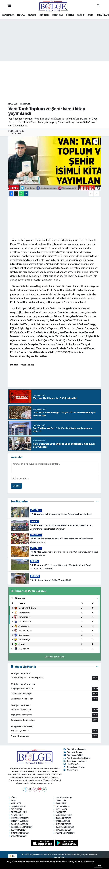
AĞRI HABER (61, 803)
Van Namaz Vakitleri (75, 755)
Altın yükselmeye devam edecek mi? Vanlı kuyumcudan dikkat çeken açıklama (64, 554)
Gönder (16, 486)
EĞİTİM (70, 15)
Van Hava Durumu (74, 752)
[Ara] (98, 6)
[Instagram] (35, 789)
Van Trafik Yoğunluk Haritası (79, 758)
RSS (14, 856)
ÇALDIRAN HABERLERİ (65, 827)
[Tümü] (97, 501)
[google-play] (66, 843)
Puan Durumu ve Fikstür (77, 761)
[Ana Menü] (9, 6)
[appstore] (43, 843)
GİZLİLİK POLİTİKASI (64, 797)
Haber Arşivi (72, 770)
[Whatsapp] (44, 789)
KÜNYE (14, 797)
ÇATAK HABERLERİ (18, 830)
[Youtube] (39, 789)
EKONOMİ (57, 15)
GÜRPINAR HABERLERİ (20, 833)
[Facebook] (25, 789)
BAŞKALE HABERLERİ (19, 824)
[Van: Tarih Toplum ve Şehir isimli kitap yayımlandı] (54, 163)
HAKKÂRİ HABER (18, 806)
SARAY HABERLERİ (18, 836)
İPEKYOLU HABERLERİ (20, 818)
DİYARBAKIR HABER (19, 812)
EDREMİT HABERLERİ (19, 821)
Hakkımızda (61, 800)
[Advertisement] (56, 82)
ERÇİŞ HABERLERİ (63, 821)
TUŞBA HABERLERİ (63, 818)
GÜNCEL (34, 522)
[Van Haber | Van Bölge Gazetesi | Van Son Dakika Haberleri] (53, 6)
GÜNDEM (44, 15)
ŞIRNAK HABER (17, 815)
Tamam (98, 865)
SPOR (90, 15)
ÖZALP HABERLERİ (63, 824)
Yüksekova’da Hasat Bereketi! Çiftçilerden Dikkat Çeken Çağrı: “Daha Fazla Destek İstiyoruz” (61, 527)
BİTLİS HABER (16, 809)
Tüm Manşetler (73, 764)
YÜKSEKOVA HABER (64, 815)
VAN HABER (8, 15)
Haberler (12, 104)
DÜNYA (21, 15)
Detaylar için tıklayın (54, 657)
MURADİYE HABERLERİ (65, 833)
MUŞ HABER (61, 812)
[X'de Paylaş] (16, 193)
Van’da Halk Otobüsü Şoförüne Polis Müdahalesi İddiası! (61, 514)
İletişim (14, 800)
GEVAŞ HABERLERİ (63, 830)
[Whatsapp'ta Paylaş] (21, 193)
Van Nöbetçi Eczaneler (77, 749)
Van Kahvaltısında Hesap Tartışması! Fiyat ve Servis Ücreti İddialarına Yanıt (61, 540)
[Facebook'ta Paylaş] (11, 193)
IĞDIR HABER (61, 809)
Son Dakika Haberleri (76, 767)
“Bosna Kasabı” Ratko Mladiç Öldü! (50, 580)
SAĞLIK (80, 15)
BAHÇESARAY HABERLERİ (21, 827)
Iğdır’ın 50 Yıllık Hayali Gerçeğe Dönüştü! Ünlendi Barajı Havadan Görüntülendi (60, 567)
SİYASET (32, 15)
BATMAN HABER (63, 806)
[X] (30, 789)
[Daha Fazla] (26, 193)
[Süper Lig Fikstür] (97, 667)
